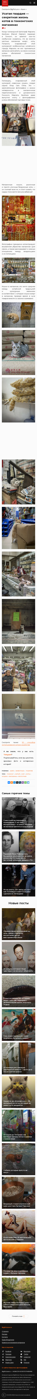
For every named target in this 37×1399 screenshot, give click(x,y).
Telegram (7, 755)
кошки (4, 776)
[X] (17, 782)
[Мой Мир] (14, 782)
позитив (29, 771)
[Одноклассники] (11, 782)
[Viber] (23, 782)
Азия (23, 9)
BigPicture (14, 9)
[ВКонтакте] (9, 782)
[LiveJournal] (20, 782)
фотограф (22, 776)
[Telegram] (28, 782)
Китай (17, 774)
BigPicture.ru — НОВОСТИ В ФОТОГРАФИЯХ (17, 1371)
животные (20, 771)
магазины (13, 776)
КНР (22, 774)
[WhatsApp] (25, 782)
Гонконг (10, 774)
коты (28, 774)
